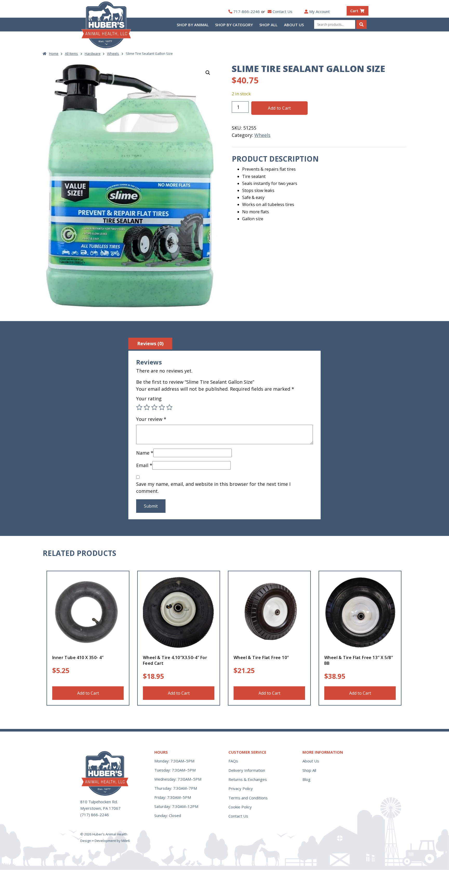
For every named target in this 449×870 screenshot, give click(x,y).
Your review (151, 419)
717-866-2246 (246, 11)
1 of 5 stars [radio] (139, 407)
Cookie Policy (240, 806)
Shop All (268, 24)
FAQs (233, 760)
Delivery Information (246, 770)
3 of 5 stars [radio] (154, 407)
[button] (208, 72)
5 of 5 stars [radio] (169, 407)
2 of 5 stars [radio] (147, 407)
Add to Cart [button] (88, 693)
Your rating (149, 398)
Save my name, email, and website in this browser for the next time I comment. (213, 487)
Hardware (93, 53)
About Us (294, 24)
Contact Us (282, 11)
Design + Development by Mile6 (105, 840)
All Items (71, 53)
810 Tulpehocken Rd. (99, 801)
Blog (306, 779)
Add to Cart (279, 108)
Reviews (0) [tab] (150, 343)
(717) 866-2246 (94, 814)
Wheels (113, 53)
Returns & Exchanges (247, 779)
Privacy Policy (240, 788)
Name (144, 453)
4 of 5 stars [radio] (162, 407)
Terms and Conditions (248, 797)
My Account (319, 11)
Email (144, 465)
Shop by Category (234, 24)
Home (53, 53)
